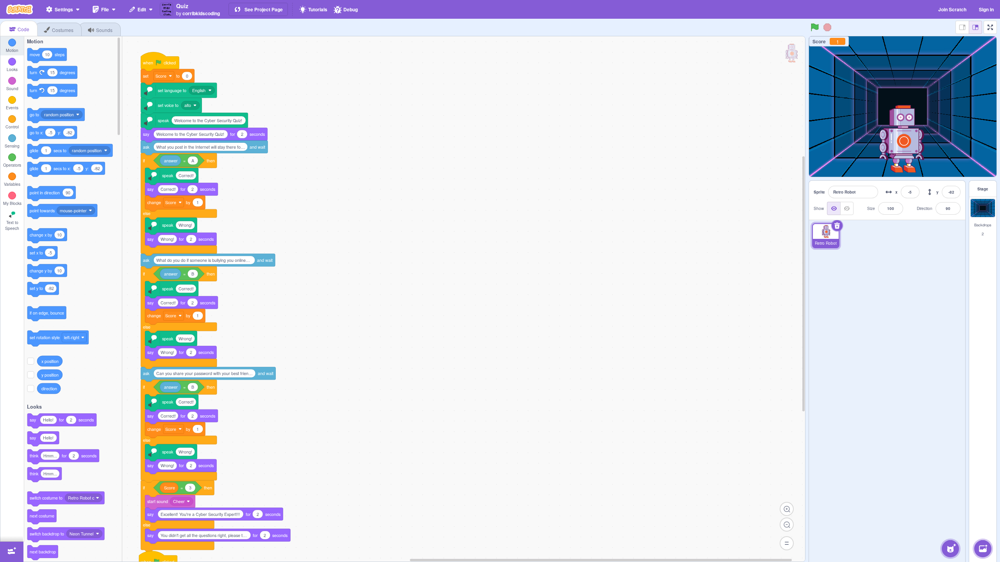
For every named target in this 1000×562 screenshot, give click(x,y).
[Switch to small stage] (962, 27)
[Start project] (815, 27)
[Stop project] (827, 27)
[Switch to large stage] (975, 27)
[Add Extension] (11, 552)
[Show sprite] (833, 208)
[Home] (20, 9)
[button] (825, 235)
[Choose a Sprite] (950, 548)
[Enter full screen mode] (990, 27)
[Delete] (837, 225)
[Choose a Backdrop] (982, 548)
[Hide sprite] (847, 208)
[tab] (19, 28)
